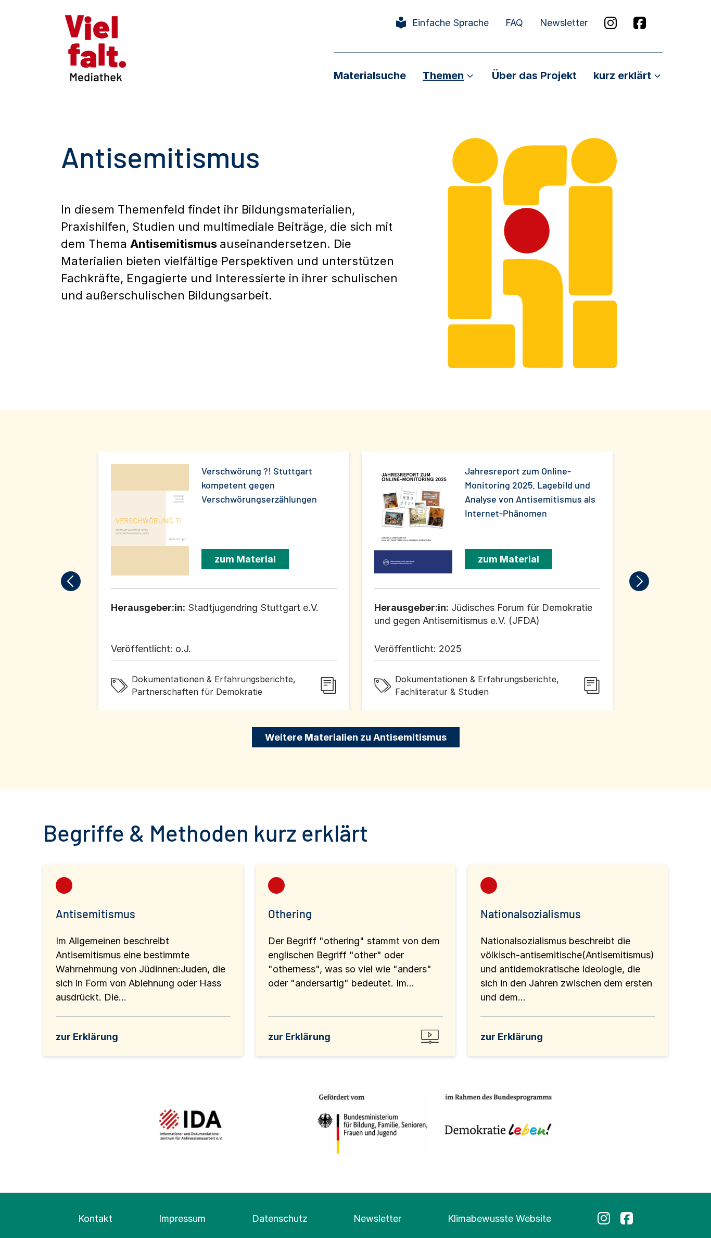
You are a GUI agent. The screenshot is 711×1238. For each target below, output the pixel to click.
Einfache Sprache (450, 22)
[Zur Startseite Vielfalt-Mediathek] (95, 47)
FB (639, 22)
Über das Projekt (534, 75)
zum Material (245, 559)
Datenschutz (280, 1218)
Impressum (182, 1218)
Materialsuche (370, 75)
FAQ (514, 22)
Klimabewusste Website (499, 1218)
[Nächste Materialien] (639, 581)
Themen (443, 75)
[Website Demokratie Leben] (495, 1124)
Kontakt (95, 1218)
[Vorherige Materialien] (71, 581)
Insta (610, 22)
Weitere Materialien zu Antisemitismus (356, 737)
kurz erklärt (622, 75)
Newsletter (564, 22)
